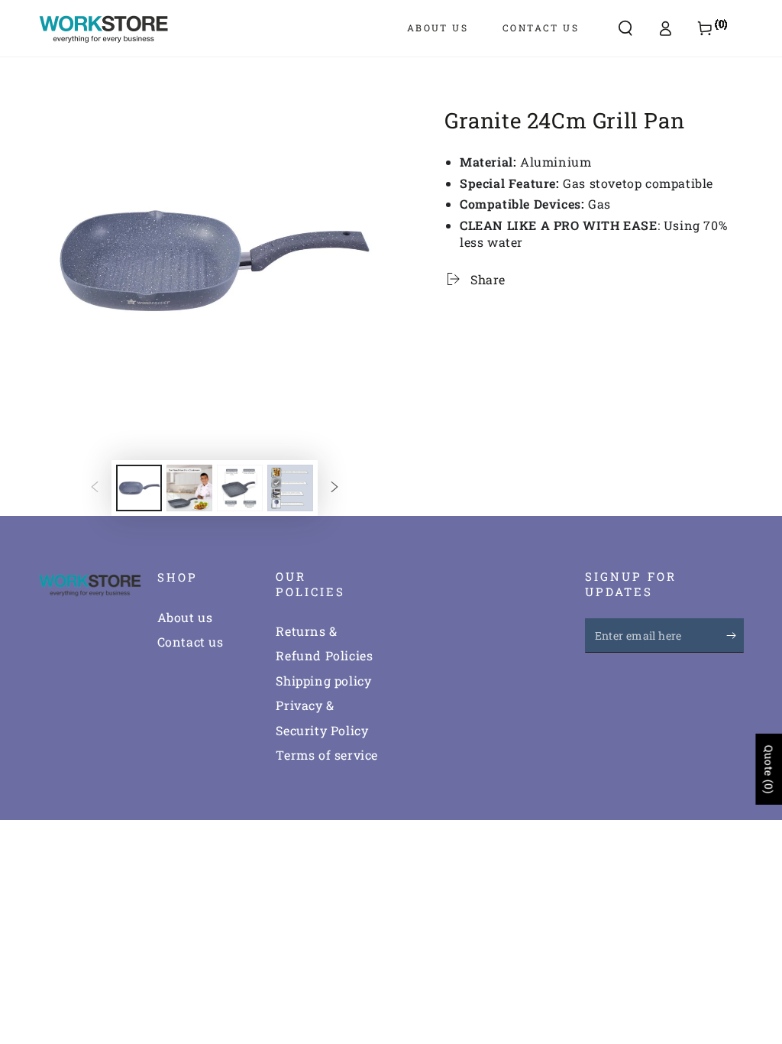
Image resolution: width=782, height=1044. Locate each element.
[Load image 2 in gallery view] (189, 488)
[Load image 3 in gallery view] (240, 488)
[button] (625, 28)
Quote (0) (768, 769)
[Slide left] (94, 488)
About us (185, 617)
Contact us (190, 642)
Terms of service (327, 755)
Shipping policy (323, 681)
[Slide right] (334, 488)
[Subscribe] (735, 635)
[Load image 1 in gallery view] (139, 488)
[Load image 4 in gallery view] (290, 488)
